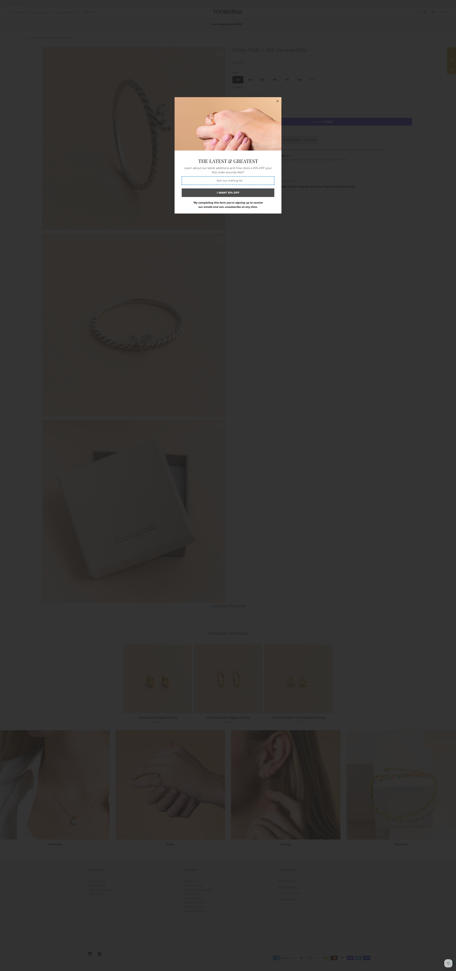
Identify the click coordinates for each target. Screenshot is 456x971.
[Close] (277, 101)
